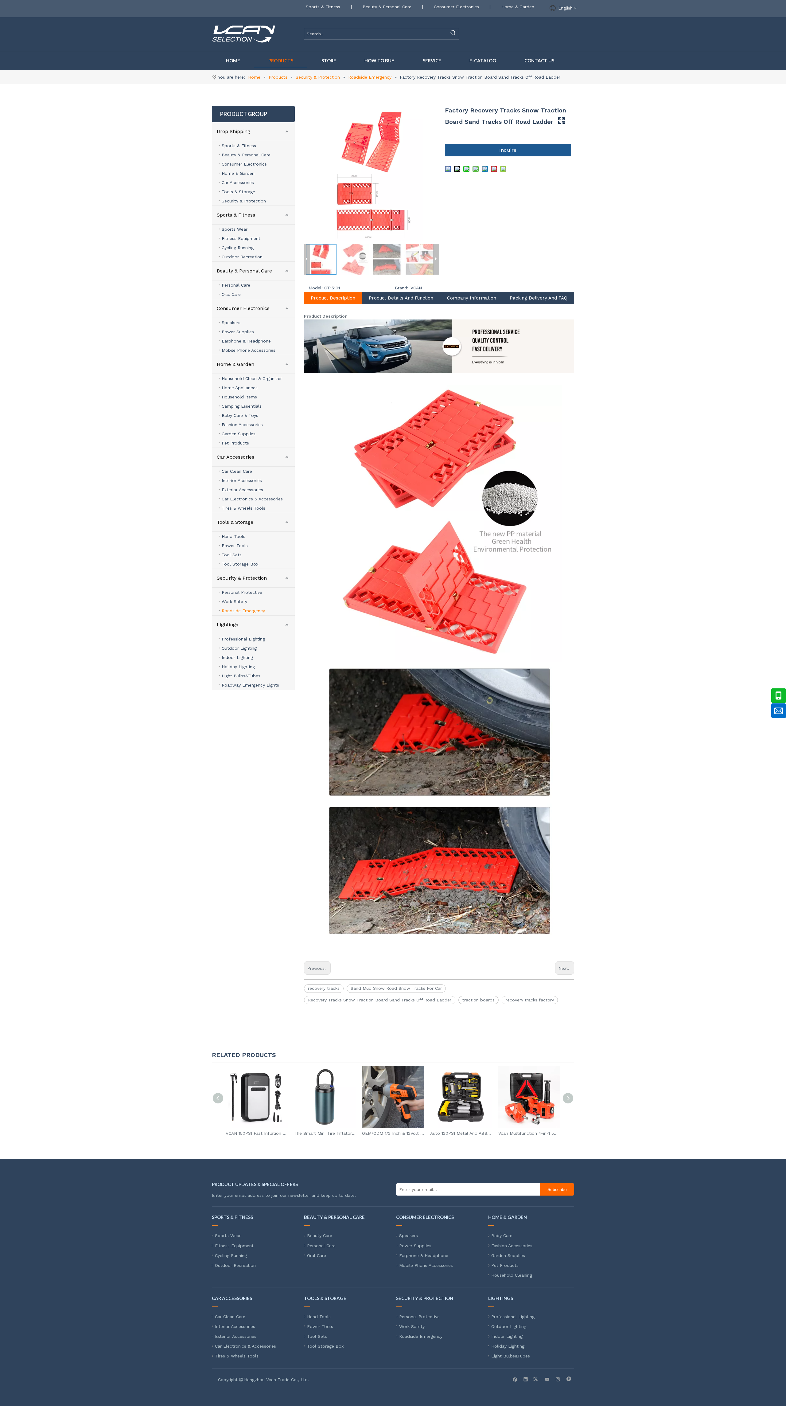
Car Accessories (238, 182)
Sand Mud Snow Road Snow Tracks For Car (396, 988)
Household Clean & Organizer (252, 378)
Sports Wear (234, 229)
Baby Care (501, 1235)
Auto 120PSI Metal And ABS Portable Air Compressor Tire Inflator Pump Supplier (461, 1133)
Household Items (239, 396)
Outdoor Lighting (239, 648)
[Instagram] (558, 1379)
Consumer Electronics (456, 6)
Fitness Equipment (241, 238)
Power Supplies (238, 331)
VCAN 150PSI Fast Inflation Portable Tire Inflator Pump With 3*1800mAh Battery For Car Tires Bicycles (257, 1133)
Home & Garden (517, 6)
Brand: (401, 287)
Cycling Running (238, 247)
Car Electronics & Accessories (252, 498)
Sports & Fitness (323, 6)
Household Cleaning (511, 1275)
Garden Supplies (238, 433)
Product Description (333, 298)
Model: (316, 287)
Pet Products (235, 443)
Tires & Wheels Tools (243, 508)
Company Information (471, 298)
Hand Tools (233, 536)
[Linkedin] (526, 1379)
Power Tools (235, 545)
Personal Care (236, 285)
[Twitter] (536, 1379)
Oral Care (231, 294)
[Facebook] (515, 1379)
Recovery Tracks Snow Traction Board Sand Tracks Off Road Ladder (379, 999)
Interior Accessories (242, 480)
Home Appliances (240, 387)
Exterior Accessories (242, 489)
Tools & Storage (238, 191)
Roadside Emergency (243, 610)
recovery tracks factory (530, 999)
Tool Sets (232, 554)
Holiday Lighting (238, 666)
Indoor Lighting (237, 657)
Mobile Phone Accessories (248, 350)
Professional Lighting (243, 638)
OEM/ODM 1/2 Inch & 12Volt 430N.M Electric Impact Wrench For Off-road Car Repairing (393, 1133)
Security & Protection (244, 200)
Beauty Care (319, 1235)
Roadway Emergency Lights (250, 685)
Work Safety (234, 601)
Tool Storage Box (240, 564)
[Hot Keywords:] (453, 33)
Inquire (507, 150)
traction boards (478, 999)
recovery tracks (324, 988)
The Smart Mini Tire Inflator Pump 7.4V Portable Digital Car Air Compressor (325, 1133)
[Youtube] (547, 1379)
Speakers (231, 322)
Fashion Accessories (242, 424)
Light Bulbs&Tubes (241, 675)
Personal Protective (242, 592)
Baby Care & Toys (240, 415)
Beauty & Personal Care (387, 6)
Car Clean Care (237, 471)
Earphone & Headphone (246, 341)
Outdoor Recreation (242, 256)
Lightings (227, 625)
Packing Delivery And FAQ (538, 298)
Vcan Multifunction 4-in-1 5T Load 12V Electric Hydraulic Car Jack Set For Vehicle (529, 1133)
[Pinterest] (569, 1379)
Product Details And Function (401, 298)
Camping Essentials (242, 406)
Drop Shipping (233, 131)
